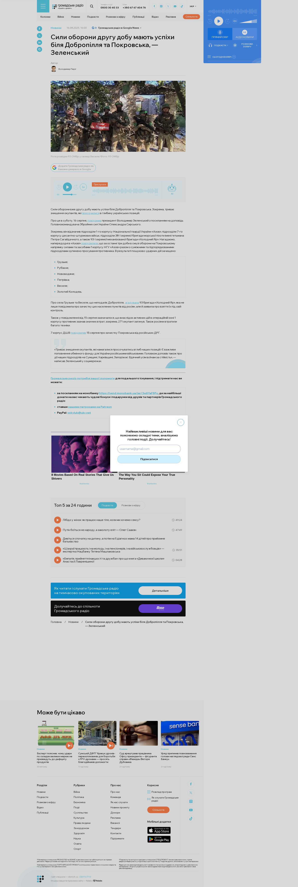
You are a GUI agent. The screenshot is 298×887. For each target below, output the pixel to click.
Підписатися (149, 459)
